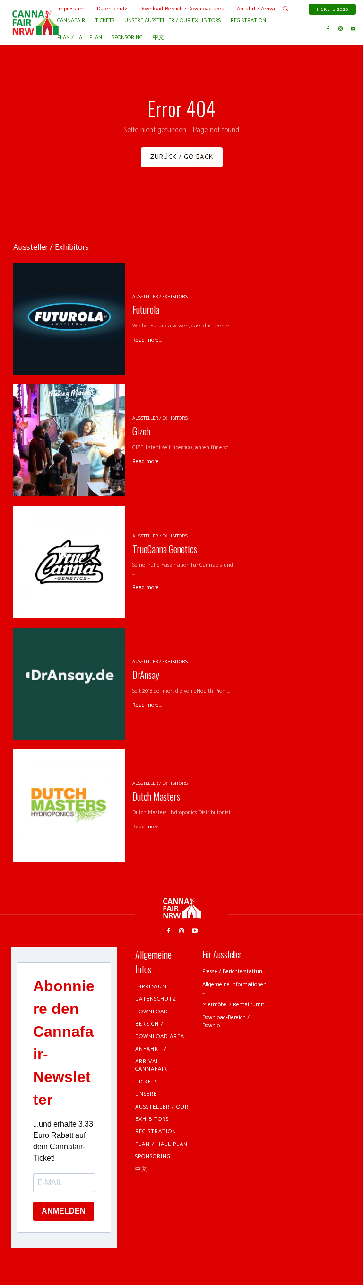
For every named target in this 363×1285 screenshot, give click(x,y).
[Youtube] (353, 29)
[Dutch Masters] (69, 805)
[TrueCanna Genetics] (69, 562)
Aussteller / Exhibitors (160, 296)
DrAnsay (145, 675)
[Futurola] (69, 319)
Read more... (147, 340)
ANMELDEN (64, 1211)
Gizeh (141, 431)
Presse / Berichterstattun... (233, 971)
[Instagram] (341, 29)
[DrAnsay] (69, 684)
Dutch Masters (156, 796)
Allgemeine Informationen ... (234, 988)
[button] (285, 8)
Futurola (145, 309)
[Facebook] (328, 29)
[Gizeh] (69, 440)
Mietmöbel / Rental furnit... (234, 1004)
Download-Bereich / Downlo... (226, 1021)
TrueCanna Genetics (164, 549)
